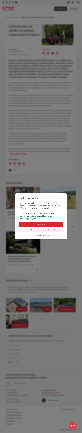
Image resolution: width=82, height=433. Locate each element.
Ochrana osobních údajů (41, 235)
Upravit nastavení (29, 230)
